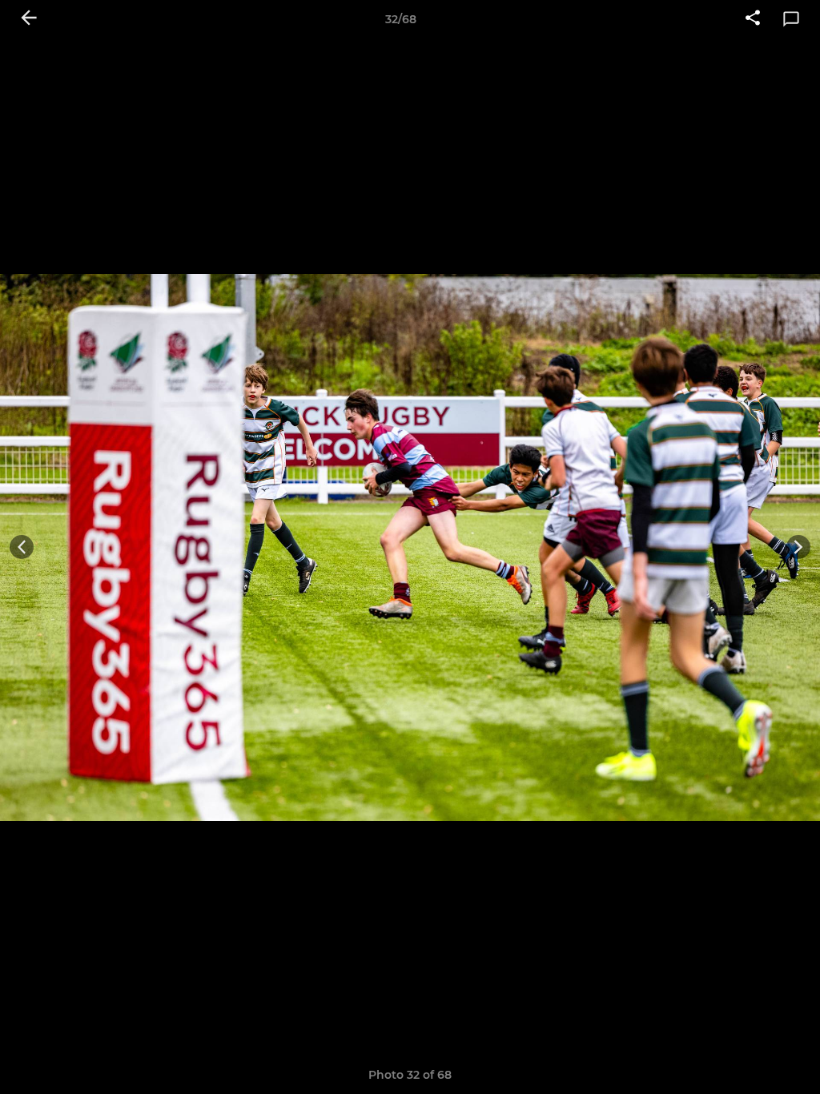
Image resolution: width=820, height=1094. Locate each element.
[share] (752, 19)
